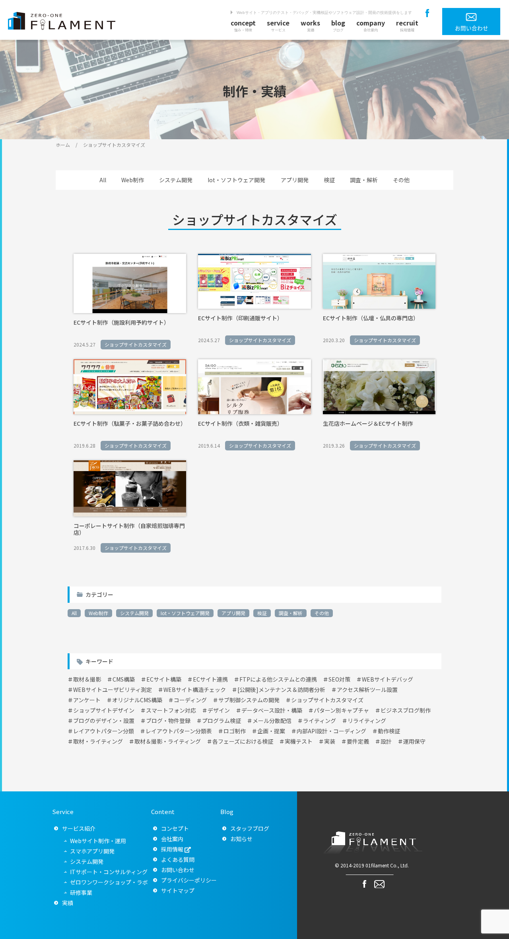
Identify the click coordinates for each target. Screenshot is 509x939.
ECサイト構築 (163, 679)
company (370, 25)
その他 (401, 180)
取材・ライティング (98, 741)
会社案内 (172, 839)
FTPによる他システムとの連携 (278, 679)
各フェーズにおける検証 (242, 741)
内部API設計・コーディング (331, 731)
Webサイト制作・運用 (98, 841)
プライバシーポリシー (189, 880)
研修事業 (81, 892)
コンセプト (175, 828)
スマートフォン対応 (171, 710)
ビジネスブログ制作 (406, 710)
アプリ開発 (295, 180)
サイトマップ (177, 890)
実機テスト (299, 741)
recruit (407, 25)
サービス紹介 (78, 828)
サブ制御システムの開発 (249, 700)
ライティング (319, 721)
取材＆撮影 (87, 679)
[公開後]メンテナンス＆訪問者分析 (281, 690)
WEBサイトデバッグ (387, 679)
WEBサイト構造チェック (194, 690)
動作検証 (389, 731)
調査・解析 (364, 180)
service (278, 25)
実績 (67, 903)
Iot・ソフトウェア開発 (236, 180)
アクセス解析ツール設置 (367, 690)
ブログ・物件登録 (168, 721)
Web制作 (132, 180)
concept (243, 25)
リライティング (367, 721)
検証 (329, 180)
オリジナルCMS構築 (137, 700)
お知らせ (241, 839)
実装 (329, 741)
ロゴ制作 (234, 731)
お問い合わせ (177, 870)
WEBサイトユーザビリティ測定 (112, 690)
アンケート (87, 700)
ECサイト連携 (210, 679)
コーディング (190, 700)
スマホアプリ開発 (92, 851)
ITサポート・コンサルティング (109, 872)
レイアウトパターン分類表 (179, 731)
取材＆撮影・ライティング (167, 741)
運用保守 (414, 741)
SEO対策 (339, 679)
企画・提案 (271, 731)
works (310, 25)
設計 (386, 741)
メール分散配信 (272, 721)
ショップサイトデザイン (103, 710)
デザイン (219, 710)
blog (338, 25)
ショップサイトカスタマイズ (327, 700)
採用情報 (172, 849)
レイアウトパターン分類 (103, 731)
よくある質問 (177, 859)
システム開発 (175, 180)
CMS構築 (124, 679)
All (102, 180)
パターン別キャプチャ (341, 710)
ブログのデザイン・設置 (103, 721)
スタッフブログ (249, 828)
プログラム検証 (221, 721)
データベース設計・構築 (271, 710)
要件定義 (358, 741)
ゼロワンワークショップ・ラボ (109, 882)
